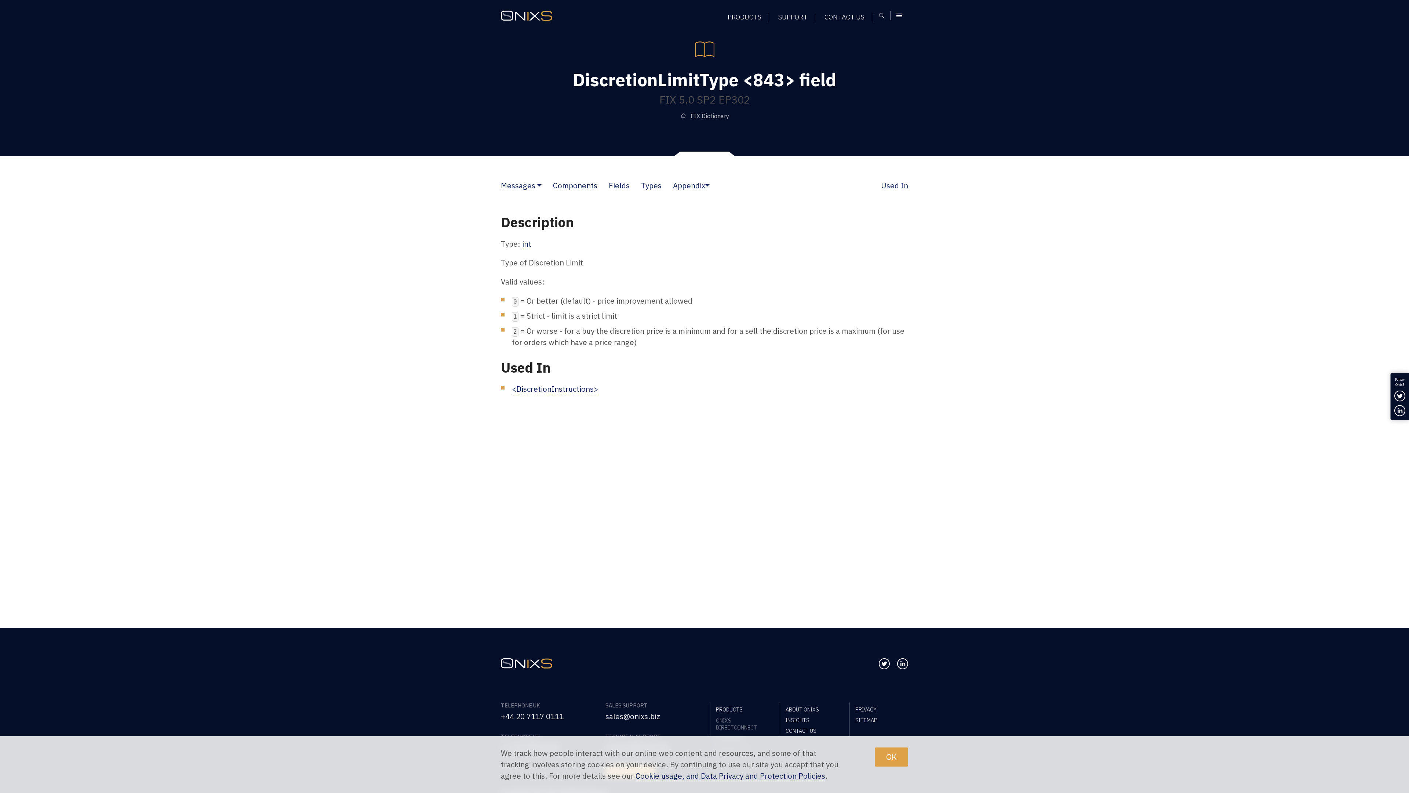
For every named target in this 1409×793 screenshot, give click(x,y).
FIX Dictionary (710, 116)
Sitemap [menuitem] (866, 720)
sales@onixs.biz (632, 716)
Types (651, 186)
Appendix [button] (689, 186)
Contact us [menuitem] (844, 16)
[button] (539, 186)
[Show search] (884, 15)
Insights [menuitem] (797, 720)
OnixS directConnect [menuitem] (736, 724)
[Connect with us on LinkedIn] (902, 663)
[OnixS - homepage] (526, 16)
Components (575, 186)
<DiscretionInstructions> (555, 389)
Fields (619, 186)
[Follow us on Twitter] (884, 663)
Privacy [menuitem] (866, 709)
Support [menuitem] (793, 16)
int (526, 244)
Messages (518, 186)
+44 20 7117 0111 (532, 716)
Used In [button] (894, 186)
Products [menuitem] (744, 16)
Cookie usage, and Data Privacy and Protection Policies (730, 776)
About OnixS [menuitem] (802, 709)
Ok (891, 757)
